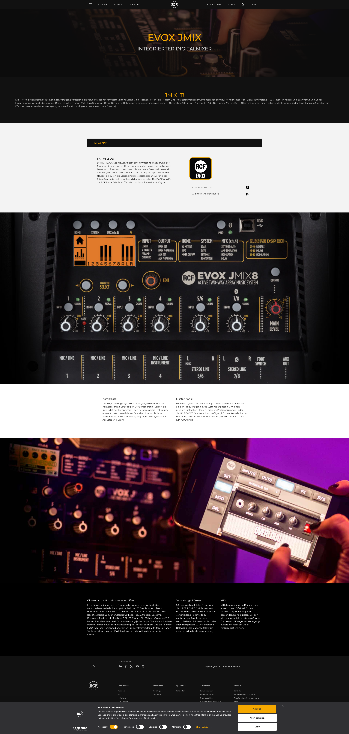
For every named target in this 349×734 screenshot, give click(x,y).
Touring (121, 694)
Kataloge (157, 691)
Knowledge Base (206, 698)
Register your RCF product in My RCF (222, 666)
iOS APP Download (202, 187)
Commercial (123, 701)
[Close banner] (283, 706)
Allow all (257, 709)
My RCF (231, 5)
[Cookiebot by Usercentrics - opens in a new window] (80, 729)
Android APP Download (206, 194)
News (236, 701)
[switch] (140, 727)
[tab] (100, 143)
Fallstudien (180, 691)
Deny (257, 727)
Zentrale (237, 691)
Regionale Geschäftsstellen (245, 694)
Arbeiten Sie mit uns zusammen (247, 698)
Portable (121, 691)
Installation (122, 698)
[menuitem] (119, 4)
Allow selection (257, 718)
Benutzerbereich (206, 691)
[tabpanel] (174, 177)
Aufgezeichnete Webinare (210, 701)
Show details (202, 727)
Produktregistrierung (208, 694)
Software (157, 694)
